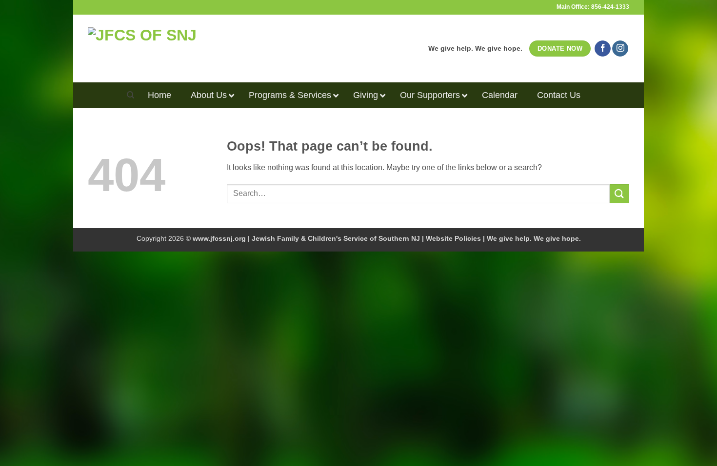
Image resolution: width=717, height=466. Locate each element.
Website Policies (453, 238)
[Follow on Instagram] (620, 48)
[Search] (130, 95)
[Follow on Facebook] (603, 48)
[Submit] (619, 193)
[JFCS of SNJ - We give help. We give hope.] (173, 48)
